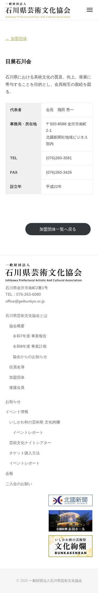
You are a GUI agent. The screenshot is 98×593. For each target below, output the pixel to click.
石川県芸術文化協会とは (26, 316)
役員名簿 (16, 367)
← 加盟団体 (16, 38)
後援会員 (16, 388)
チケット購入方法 (24, 453)
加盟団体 (16, 377)
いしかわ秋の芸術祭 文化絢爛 (34, 422)
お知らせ (13, 402)
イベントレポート (28, 432)
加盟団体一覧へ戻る (57, 229)
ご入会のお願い (18, 484)
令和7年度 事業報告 (30, 336)
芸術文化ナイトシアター (30, 443)
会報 (9, 474)
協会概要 (16, 326)
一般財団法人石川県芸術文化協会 (55, 581)
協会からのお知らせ (30, 357)
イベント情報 (16, 412)
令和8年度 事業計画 (30, 346)
